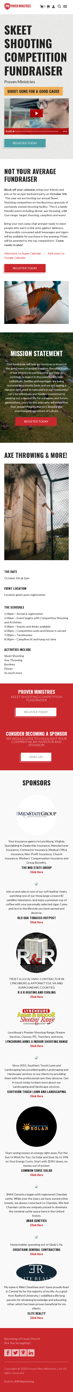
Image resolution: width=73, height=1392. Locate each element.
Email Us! (36, 757)
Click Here (36, 872)
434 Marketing (24, 1381)
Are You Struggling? (17, 1343)
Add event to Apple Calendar (22, 253)
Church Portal (54, 6)
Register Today (25, 143)
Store (48, 6)
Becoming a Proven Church (22, 1338)
